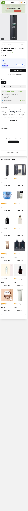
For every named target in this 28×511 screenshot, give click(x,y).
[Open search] (7, 2)
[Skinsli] (13, 2)
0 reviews (12, 52)
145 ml (3, 82)
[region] (13, 27)
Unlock (18, 10)
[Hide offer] (23, 11)
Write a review (13, 141)
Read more (13, 120)
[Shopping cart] (25, 2)
